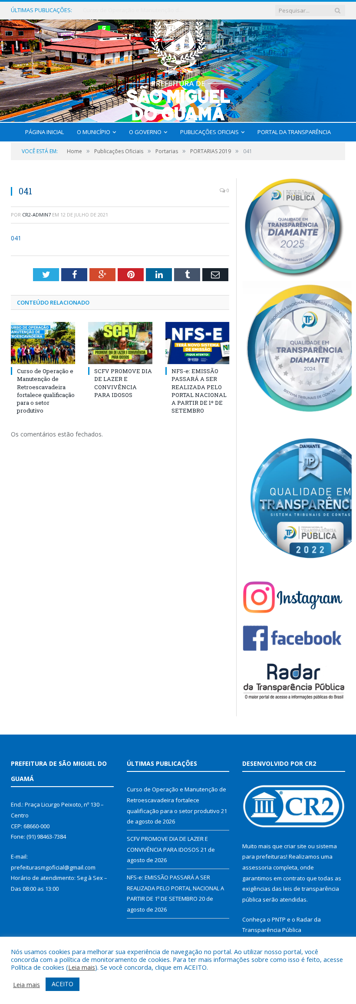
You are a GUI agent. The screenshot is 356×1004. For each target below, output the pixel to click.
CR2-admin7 (36, 214)
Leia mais (81, 967)
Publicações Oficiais (209, 132)
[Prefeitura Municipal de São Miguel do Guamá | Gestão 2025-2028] (178, 69)
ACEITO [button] (62, 984)
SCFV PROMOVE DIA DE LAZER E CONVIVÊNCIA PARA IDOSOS (135, 10)
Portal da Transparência (294, 132)
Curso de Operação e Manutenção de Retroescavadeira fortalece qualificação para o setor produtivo (46, 390)
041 (16, 238)
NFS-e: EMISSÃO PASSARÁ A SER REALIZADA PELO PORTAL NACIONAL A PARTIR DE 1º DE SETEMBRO (199, 390)
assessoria (257, 867)
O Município (93, 132)
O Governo (145, 132)
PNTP (279, 919)
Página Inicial (44, 132)
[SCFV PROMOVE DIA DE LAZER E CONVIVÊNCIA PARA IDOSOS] (120, 343)
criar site (295, 846)
